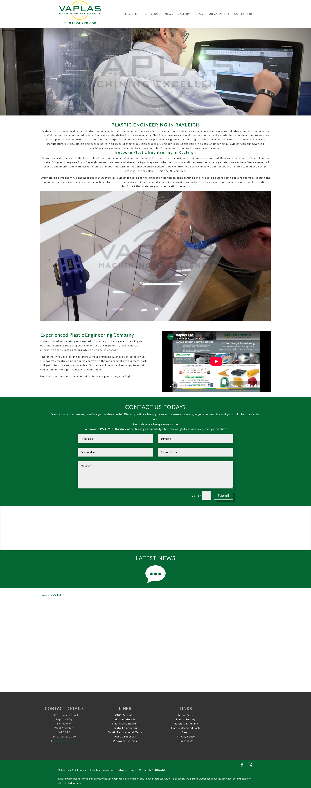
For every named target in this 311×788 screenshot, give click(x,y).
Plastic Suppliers (125, 736)
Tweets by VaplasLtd (52, 595)
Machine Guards (125, 719)
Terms (186, 732)
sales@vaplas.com (66, 740)
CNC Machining (125, 715)
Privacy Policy (186, 736)
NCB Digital (158, 770)
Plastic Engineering (125, 727)
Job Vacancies (219, 14)
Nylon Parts (185, 715)
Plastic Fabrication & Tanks (125, 732)
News (169, 14)
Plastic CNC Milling (185, 723)
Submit (223, 495)
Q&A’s (198, 14)
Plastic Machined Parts (186, 727)
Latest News (155, 558)
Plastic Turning (186, 719)
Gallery (184, 14)
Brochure (152, 14)
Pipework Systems (125, 740)
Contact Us (243, 14)
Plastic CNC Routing (125, 723)
